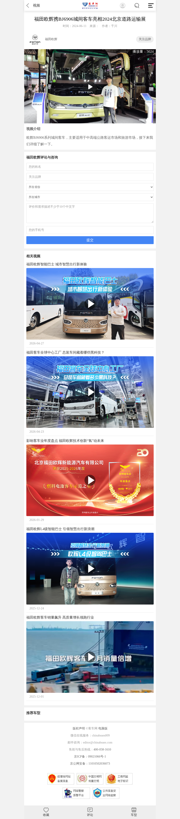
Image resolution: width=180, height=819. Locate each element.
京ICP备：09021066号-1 (90, 756)
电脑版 (103, 728)
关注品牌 (145, 39)
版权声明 (79, 728)
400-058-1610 (102, 749)
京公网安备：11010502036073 (90, 763)
